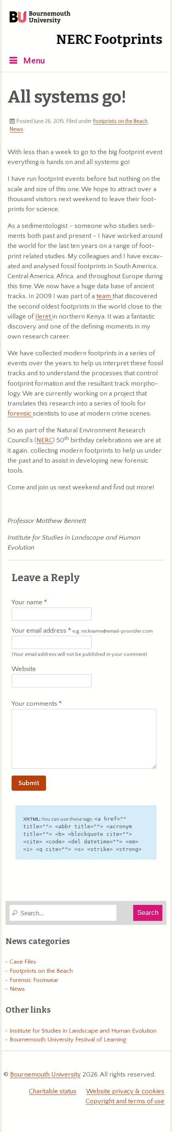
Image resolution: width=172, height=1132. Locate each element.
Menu (34, 61)
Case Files (23, 961)
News (16, 129)
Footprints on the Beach (120, 121)
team (104, 296)
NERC (44, 440)
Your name (28, 602)
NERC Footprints (109, 39)
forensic (20, 413)
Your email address (82, 630)
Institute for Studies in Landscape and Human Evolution (83, 1030)
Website (24, 669)
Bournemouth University (40, 18)
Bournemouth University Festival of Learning (68, 1039)
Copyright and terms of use (125, 1101)
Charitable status (52, 1091)
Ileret (43, 316)
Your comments (35, 703)
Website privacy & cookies (125, 1091)
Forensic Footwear (34, 980)
